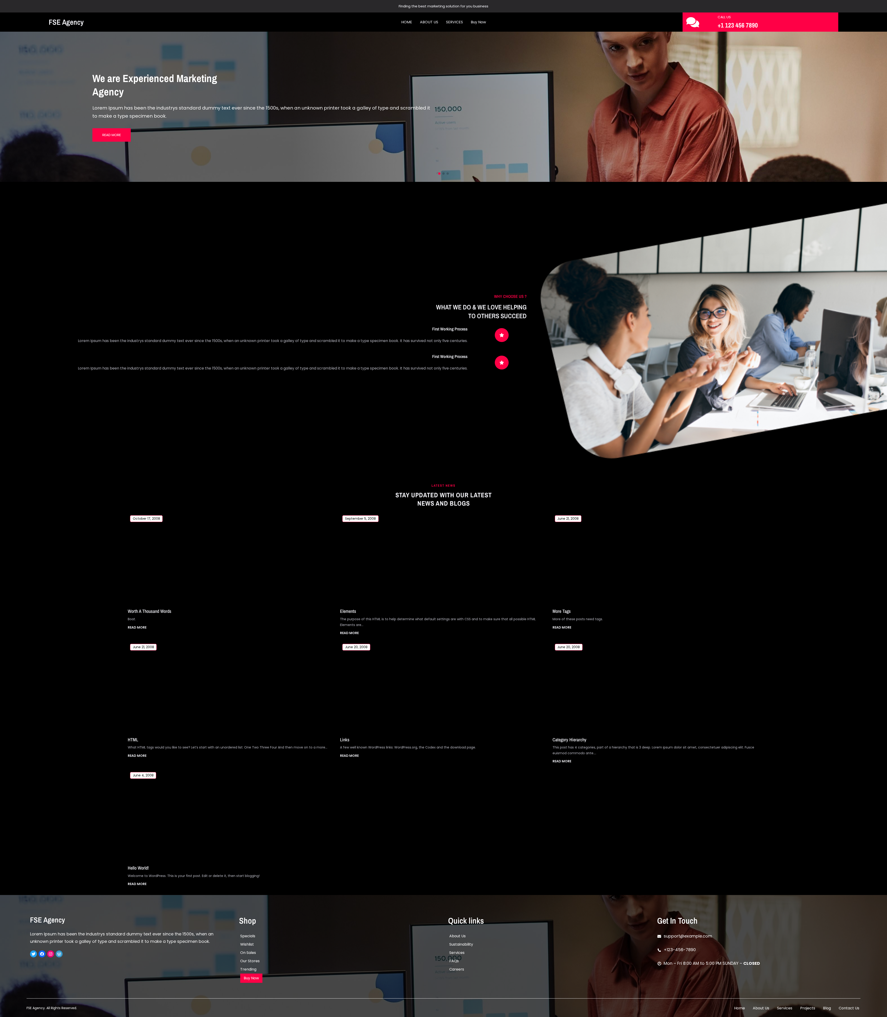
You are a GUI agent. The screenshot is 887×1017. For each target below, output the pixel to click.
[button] (7, 106)
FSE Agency (66, 22)
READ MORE (137, 627)
